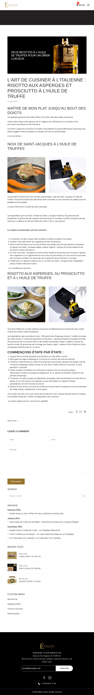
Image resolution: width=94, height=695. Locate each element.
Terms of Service (15, 608)
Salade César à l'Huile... (30, 581)
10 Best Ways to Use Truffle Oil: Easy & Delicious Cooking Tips (36, 513)
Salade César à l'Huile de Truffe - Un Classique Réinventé (34, 530)
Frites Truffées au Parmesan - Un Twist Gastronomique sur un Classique (41, 534)
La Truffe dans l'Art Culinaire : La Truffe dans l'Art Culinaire (35, 538)
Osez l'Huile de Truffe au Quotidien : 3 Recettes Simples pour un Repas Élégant (44, 522)
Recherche (12, 599)
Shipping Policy (14, 604)
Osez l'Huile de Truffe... (30, 568)
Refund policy (13, 613)
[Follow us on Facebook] (76, 412)
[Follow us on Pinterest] (85, 412)
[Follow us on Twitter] (80, 412)
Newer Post (12, 421)
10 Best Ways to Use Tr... (30, 556)
